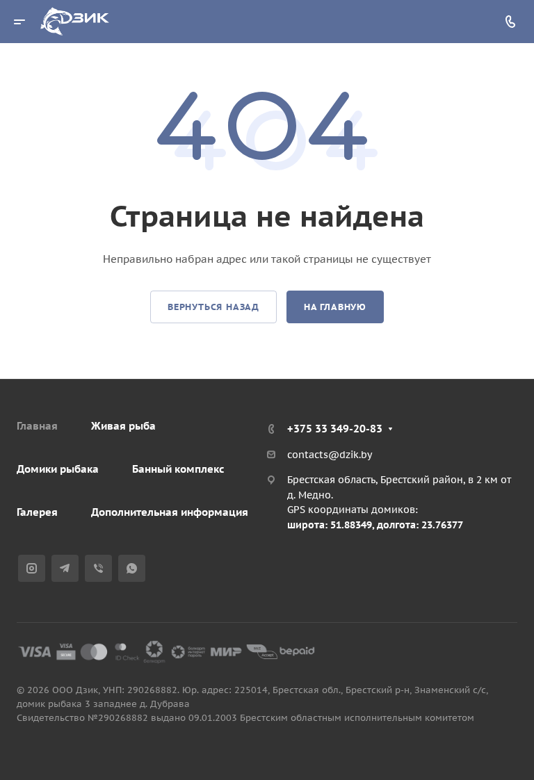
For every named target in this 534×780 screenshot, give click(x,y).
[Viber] (98, 568)
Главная (37, 425)
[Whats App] (131, 568)
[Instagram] (31, 568)
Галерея (37, 512)
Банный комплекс (178, 469)
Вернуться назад (213, 307)
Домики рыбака (58, 469)
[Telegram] (65, 568)
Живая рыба (123, 425)
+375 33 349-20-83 (334, 428)
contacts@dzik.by (329, 454)
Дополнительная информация (169, 512)
